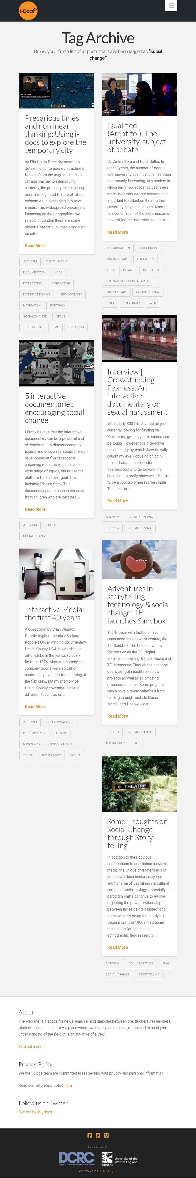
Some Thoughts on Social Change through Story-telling (137, 833)
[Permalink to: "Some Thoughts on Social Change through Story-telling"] (139, 784)
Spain (110, 303)
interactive (61, 283)
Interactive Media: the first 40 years (54, 613)
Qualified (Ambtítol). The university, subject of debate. (136, 137)
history (61, 733)
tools (75, 755)
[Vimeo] (106, 1135)
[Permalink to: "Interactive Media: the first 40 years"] (56, 574)
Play (166, 963)
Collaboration (118, 248)
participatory (116, 292)
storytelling (149, 974)
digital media (56, 261)
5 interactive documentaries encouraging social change (54, 408)
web (153, 303)
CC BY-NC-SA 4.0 (92, 1171)
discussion (148, 248)
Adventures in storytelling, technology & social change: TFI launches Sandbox (138, 604)
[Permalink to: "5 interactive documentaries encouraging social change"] (56, 363)
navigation (32, 305)
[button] (171, 5)
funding (112, 528)
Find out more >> (32, 1046)
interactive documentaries (127, 281)
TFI (137, 743)
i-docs (51, 525)
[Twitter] (98, 1135)
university (132, 303)
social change (35, 316)
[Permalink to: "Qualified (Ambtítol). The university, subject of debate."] (139, 94)
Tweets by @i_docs (35, 1112)
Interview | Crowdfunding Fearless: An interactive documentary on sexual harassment (137, 391)
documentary (34, 272)
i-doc (59, 272)
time (55, 327)
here (68, 1085)
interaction (32, 283)
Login (112, 1171)
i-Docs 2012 (31, 744)
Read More (35, 245)
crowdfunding (141, 517)
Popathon (57, 305)
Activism (30, 261)
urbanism (76, 327)
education (145, 259)
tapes (27, 755)
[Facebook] (89, 1135)
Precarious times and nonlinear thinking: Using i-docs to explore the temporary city (55, 133)
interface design (36, 294)
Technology (33, 327)
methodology (71, 294)
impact (128, 270)
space (60, 316)
